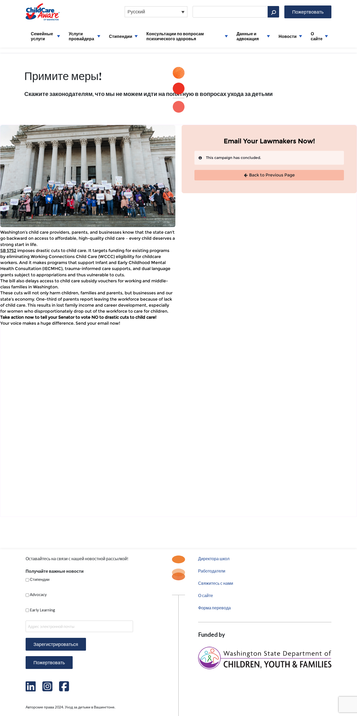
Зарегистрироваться (55, 644)
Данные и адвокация (248, 36)
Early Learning (42, 610)
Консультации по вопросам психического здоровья (175, 36)
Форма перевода (214, 607)
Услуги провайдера (81, 36)
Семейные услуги (42, 36)
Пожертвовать (308, 12)
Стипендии (120, 36)
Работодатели (211, 570)
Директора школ (213, 558)
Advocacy (38, 594)
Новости (288, 36)
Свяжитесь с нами (215, 583)
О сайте (317, 36)
